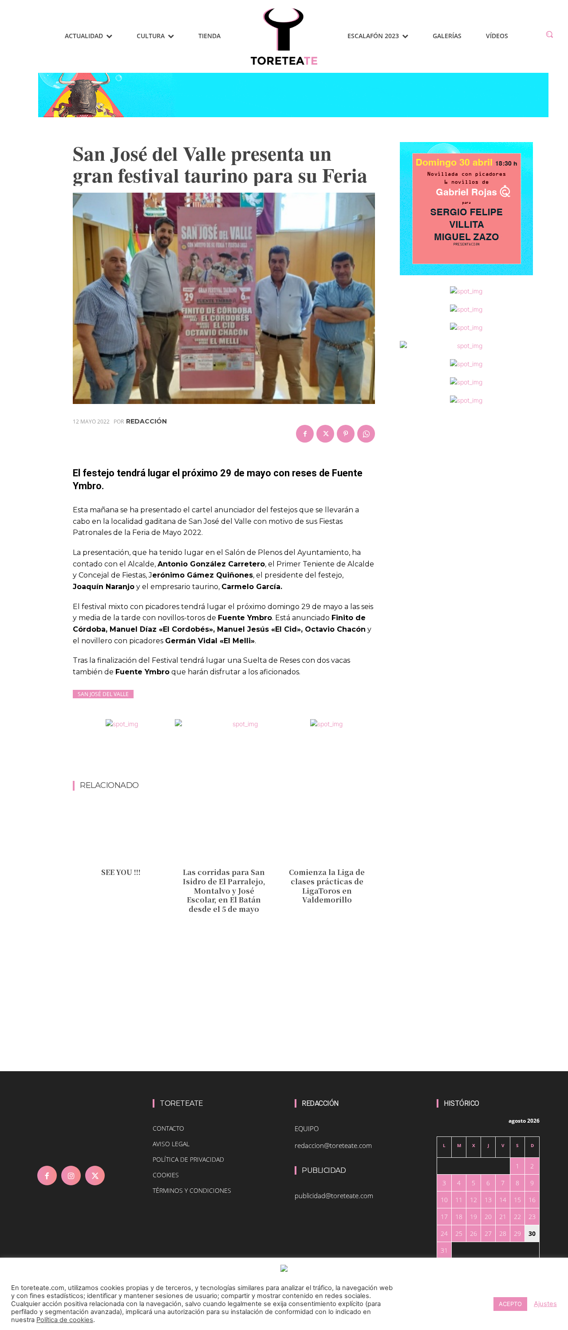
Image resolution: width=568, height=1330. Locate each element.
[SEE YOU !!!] (121, 833)
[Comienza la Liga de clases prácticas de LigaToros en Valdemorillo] (327, 833)
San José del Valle (103, 694)
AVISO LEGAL (171, 1144)
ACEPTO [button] (510, 1303)
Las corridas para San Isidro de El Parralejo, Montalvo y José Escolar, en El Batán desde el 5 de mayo (224, 890)
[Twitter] (325, 434)
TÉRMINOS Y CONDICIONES (192, 1190)
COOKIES (166, 1175)
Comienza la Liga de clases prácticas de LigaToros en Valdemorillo (327, 886)
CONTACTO (168, 1128)
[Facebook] (305, 434)
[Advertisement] (234, 757)
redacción (146, 421)
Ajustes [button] (545, 1304)
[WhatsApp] (366, 434)
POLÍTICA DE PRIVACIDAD (188, 1159)
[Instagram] (71, 1175)
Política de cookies (64, 1320)
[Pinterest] (346, 434)
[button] (549, 34)
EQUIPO (307, 1128)
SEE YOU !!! (121, 872)
